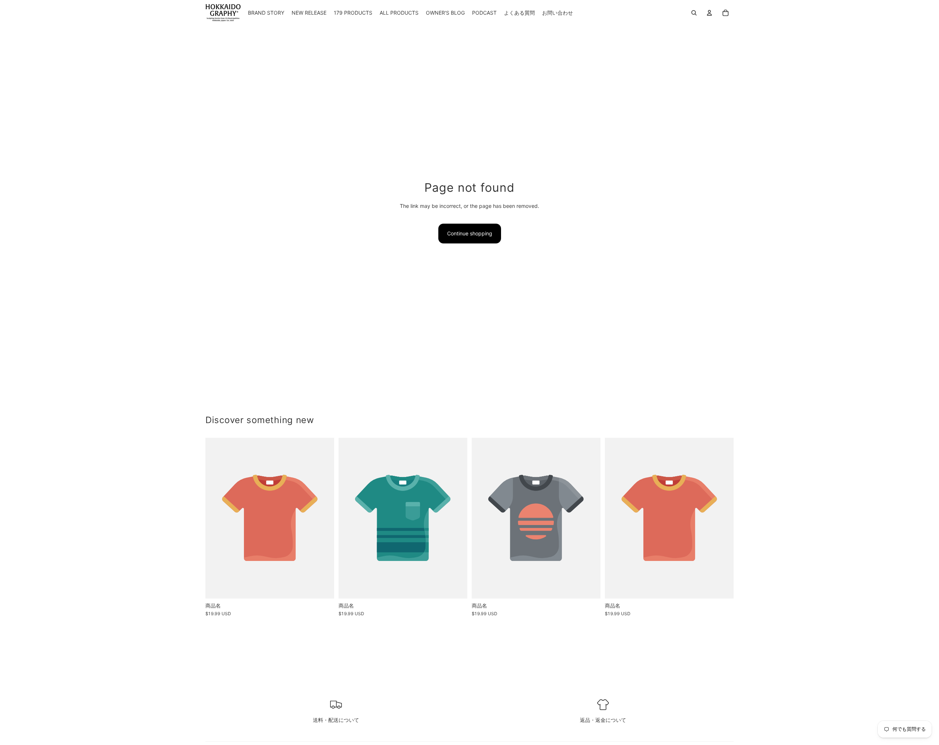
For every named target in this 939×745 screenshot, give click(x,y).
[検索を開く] (694, 13)
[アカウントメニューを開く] (709, 13)
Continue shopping (469, 233)
